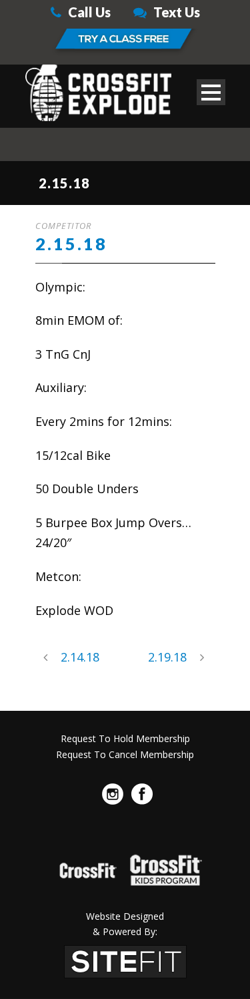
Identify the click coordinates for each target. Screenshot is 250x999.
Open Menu (211, 92)
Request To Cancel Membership (125, 754)
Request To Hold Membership (125, 738)
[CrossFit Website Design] (125, 960)
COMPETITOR (63, 226)
